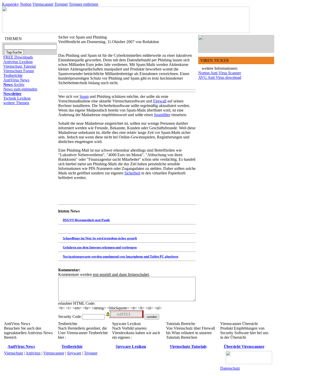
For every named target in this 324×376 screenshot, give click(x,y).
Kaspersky (10, 4)
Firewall (159, 101)
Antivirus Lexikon (18, 62)
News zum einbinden (20, 89)
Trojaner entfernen (83, 4)
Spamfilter (162, 115)
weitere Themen (16, 103)
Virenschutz (13, 353)
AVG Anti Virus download (219, 77)
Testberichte (13, 75)
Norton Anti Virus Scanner (219, 73)
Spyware (74, 353)
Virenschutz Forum (18, 71)
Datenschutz (230, 368)
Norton (25, 4)
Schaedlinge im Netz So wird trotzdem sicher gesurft (100, 238)
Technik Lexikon (17, 98)
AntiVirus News (16, 80)
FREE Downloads (18, 57)
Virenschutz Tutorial (19, 66)
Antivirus (33, 353)
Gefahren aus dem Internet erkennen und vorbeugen (100, 247)
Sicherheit (132, 173)
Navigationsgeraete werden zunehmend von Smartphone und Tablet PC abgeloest (120, 256)
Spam (84, 96)
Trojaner (61, 4)
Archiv (14, 84)
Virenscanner (42, 4)
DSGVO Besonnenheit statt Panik (86, 220)
